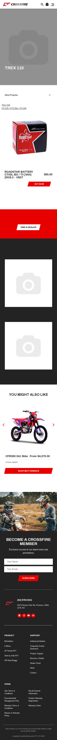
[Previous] (3, 424)
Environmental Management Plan (11, 699)
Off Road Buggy (10, 660)
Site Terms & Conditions (9, 692)
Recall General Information (34, 692)
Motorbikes (8, 641)
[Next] (53, 424)
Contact (33, 673)
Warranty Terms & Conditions (11, 707)
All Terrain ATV (10, 651)
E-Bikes (7, 646)
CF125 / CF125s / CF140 (14, 108)
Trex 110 (6, 105)
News (32, 668)
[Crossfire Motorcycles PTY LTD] (15, 4)
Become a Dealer (37, 658)
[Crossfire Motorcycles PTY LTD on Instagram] (24, 615)
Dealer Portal (35, 663)
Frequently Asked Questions (37, 647)
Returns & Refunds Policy (12, 714)
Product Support (36, 654)
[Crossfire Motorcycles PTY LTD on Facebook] (19, 615)
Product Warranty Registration (35, 699)
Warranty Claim (34, 706)
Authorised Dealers (37, 641)
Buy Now (39, 184)
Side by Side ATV (11, 656)
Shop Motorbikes (28, 471)
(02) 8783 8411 (24, 600)
